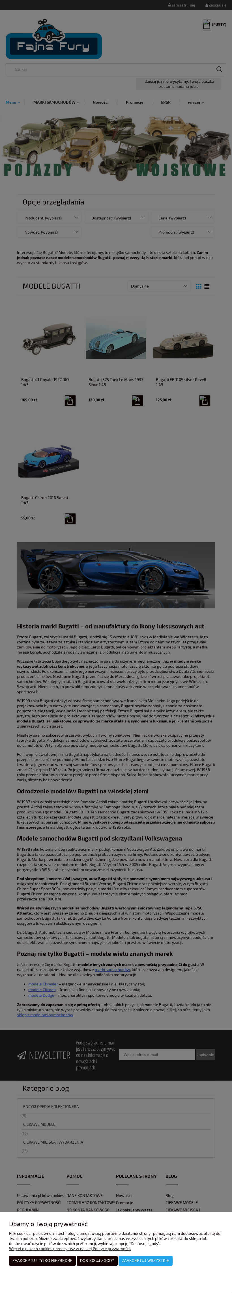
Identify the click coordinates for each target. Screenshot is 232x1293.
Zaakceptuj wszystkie (145, 1261)
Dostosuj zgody (97, 1261)
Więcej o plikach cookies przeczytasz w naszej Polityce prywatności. (70, 1248)
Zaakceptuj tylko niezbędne (42, 1261)
